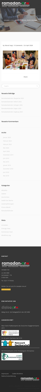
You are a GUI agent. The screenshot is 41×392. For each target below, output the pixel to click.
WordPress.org (6, 235)
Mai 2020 (6, 148)
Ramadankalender (7, 211)
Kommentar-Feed (6, 232)
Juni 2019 (6, 158)
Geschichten (5, 197)
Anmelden (4, 225)
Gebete (3, 194)
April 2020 (6, 151)
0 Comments (18, 45)
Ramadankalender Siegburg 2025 (12, 112)
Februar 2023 (7, 144)
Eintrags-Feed (5, 228)
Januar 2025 (7, 137)
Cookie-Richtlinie (17, 373)
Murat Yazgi (9, 45)
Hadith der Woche (7, 200)
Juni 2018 (6, 172)
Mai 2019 (6, 162)
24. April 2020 (28, 45)
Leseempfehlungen (7, 204)
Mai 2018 (6, 176)
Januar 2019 (7, 165)
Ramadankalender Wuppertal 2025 (12, 98)
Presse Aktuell (5, 207)
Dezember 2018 (8, 169)
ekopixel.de (20, 388)
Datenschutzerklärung (8, 376)
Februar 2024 (7, 141)
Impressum (5, 373)
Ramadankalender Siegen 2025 (11, 108)
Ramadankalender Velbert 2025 (11, 102)
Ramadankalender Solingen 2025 (12, 105)
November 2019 (8, 155)
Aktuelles (4, 190)
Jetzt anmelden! (6, 289)
